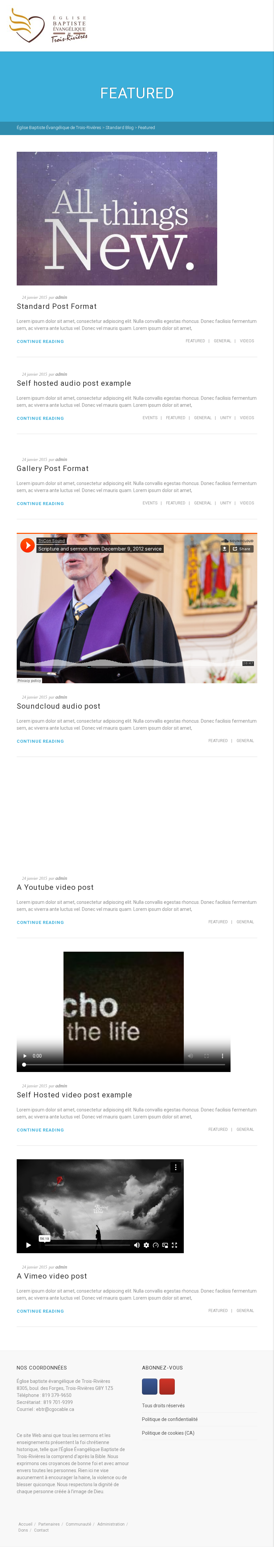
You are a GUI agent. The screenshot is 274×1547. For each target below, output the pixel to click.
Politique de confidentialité (170, 1419)
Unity (225, 417)
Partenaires (49, 1524)
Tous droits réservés (163, 1405)
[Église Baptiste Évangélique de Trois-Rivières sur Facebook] (149, 1387)
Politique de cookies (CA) (168, 1433)
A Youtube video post (55, 887)
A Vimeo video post (52, 1276)
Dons (23, 1530)
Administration (111, 1524)
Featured (195, 341)
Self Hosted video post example (74, 1095)
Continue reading (40, 341)
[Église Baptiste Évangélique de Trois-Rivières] (48, 25)
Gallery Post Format (53, 468)
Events (150, 417)
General (222, 341)
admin (61, 297)
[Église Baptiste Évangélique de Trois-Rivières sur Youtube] (167, 1387)
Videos (247, 341)
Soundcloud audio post (59, 706)
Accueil (25, 1524)
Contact (41, 1530)
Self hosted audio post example (74, 383)
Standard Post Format (57, 306)
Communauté (78, 1524)
